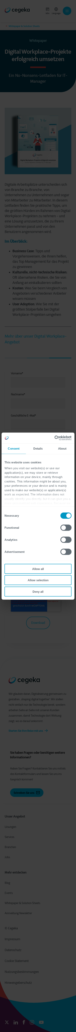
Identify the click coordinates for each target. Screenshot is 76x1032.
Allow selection (38, 580)
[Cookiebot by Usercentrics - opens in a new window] (55, 437)
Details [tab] (38, 448)
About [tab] (62, 448)
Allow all (38, 568)
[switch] (66, 527)
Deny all (38, 591)
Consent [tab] (13, 448)
